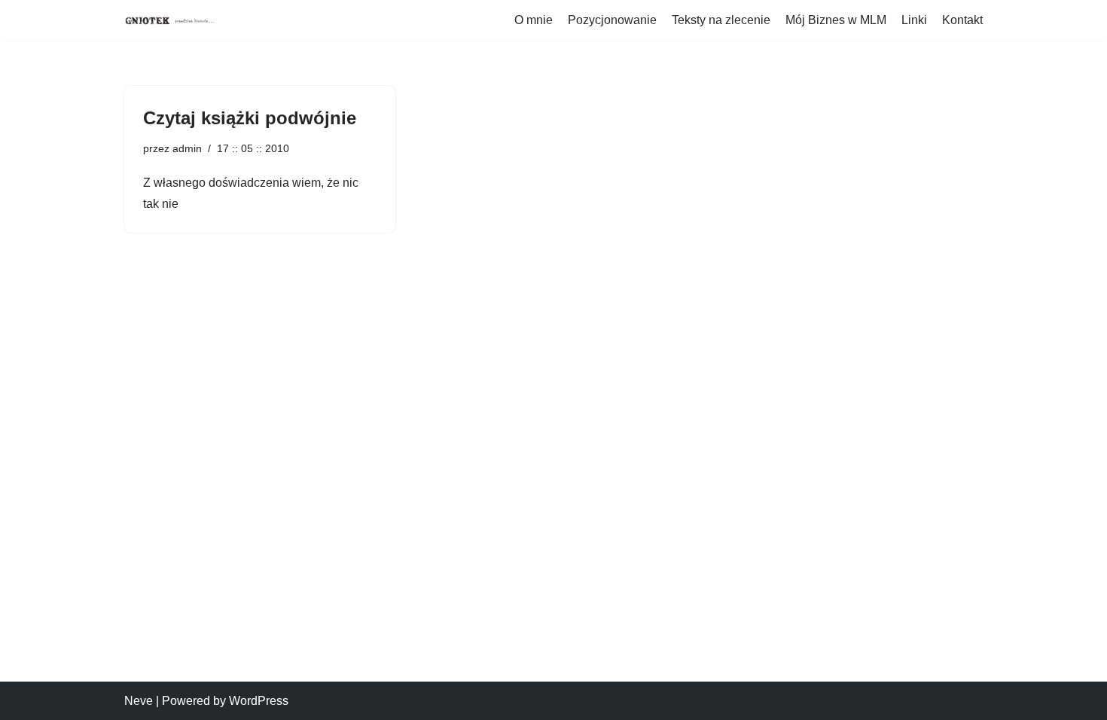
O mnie (533, 20)
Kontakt (962, 20)
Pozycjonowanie (612, 20)
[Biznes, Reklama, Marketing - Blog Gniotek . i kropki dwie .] (169, 20)
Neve (138, 700)
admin (187, 148)
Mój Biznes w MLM (835, 20)
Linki (914, 20)
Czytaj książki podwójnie (249, 118)
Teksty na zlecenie (721, 20)
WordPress (258, 700)
